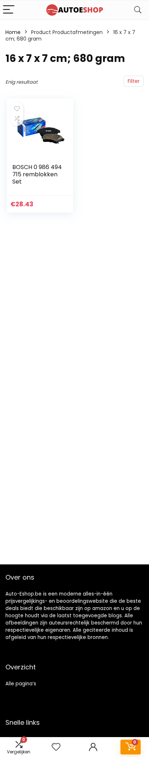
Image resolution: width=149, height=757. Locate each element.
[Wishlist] (56, 747)
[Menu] (8, 10)
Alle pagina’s (20, 683)
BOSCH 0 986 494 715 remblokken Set (37, 174)
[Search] (137, 10)
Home (13, 32)
